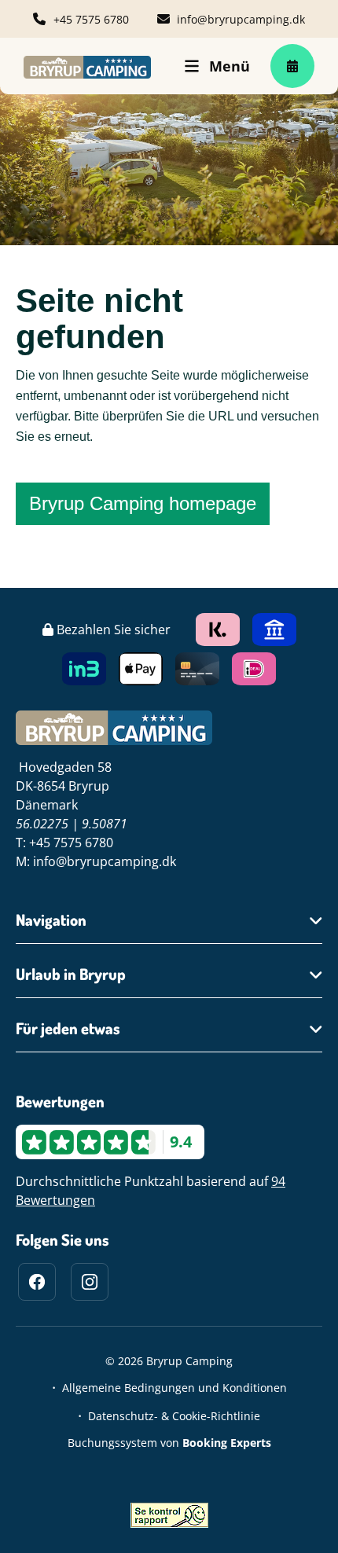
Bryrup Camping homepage (142, 503)
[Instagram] (89, 1282)
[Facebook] (37, 1282)
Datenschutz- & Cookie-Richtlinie (174, 1415)
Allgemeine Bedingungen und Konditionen (174, 1387)
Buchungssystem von (169, 1442)
